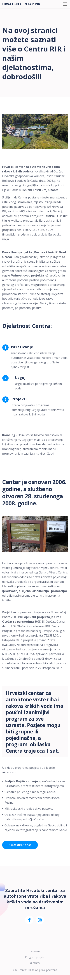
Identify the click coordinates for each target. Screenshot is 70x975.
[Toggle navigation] (65, 4)
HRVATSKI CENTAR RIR (21, 4)
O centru (35, 962)
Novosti (35, 951)
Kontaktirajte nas (20, 845)
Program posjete (35, 957)
